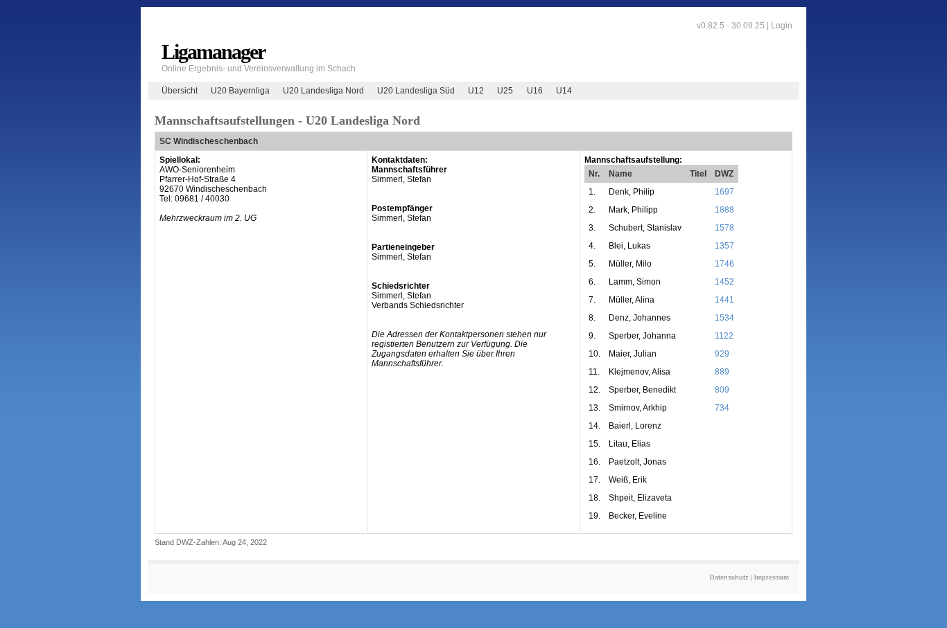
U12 (476, 91)
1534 (724, 318)
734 (722, 408)
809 (722, 390)
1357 (724, 246)
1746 (724, 264)
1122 (724, 336)
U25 (505, 91)
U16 (535, 91)
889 (722, 372)
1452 (724, 282)
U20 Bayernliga (240, 91)
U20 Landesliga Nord (323, 91)
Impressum (771, 577)
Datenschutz (729, 577)
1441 (724, 300)
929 (722, 354)
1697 (724, 192)
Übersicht (180, 91)
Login (781, 25)
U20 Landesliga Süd (416, 91)
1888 (724, 210)
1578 (724, 228)
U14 (564, 91)
